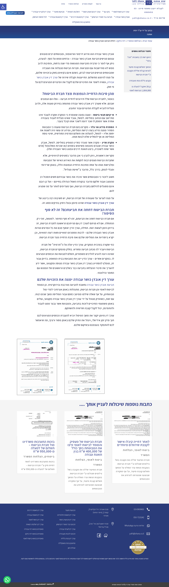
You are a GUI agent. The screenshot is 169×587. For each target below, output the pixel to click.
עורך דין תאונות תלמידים (66, 515)
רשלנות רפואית (74, 11)
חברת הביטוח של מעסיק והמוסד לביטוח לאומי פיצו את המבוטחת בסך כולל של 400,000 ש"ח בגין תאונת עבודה (85, 448)
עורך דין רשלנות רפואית (34, 524)
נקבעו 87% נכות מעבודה (140, 80)
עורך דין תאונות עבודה (59, 17)
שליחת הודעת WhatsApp (134, 525)
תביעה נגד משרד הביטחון (102, 17)
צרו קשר (98, 4)
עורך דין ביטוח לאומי (121, 11)
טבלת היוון (71, 547)
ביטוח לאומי (142, 450)
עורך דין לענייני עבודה (41, 11)
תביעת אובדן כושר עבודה (100, 284)
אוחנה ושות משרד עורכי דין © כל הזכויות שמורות (127, 585)
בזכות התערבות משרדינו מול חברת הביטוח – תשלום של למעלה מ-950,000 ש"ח (39, 446)
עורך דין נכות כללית (68, 538)
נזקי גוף (107, 11)
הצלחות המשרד (73, 4)
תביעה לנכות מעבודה (67, 533)
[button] (3, 7)
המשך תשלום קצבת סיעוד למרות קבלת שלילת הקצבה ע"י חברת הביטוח (139, 71)
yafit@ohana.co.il (136, 533)
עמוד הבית (147, 40)
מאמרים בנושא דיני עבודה (33, 529)
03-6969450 (139, 509)
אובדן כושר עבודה (122, 17)
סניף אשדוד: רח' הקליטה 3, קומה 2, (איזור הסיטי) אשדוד (98, 512)
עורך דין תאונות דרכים (80, 17)
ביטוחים (50, 456)
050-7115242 (138, 517)
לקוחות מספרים (87, 4)
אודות (63, 4)
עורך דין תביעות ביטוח (91, 11)
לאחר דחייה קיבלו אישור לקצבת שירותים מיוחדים (133, 443)
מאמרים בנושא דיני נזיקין (34, 533)
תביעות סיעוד (59, 11)
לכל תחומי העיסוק (40, 17)
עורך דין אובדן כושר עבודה (99, 203)
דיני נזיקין (121, 40)
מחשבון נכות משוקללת (81, 22)
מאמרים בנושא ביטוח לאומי (33, 538)
